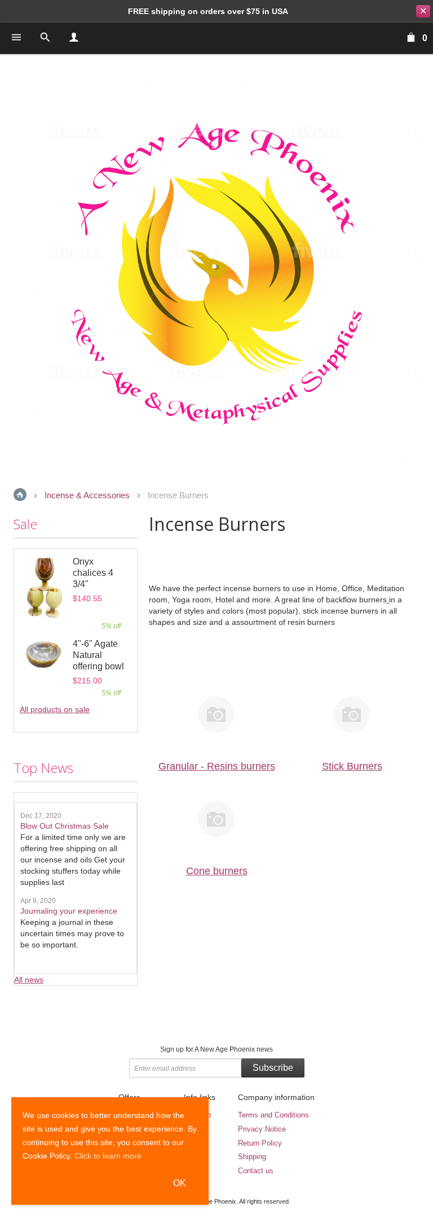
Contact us (255, 1170)
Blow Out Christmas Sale (64, 825)
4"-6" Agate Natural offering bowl (98, 655)
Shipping (252, 1156)
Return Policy (260, 1143)
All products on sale (55, 709)
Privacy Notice (262, 1129)
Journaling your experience (68, 910)
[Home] (216, 273)
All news (28, 979)
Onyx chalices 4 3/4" (93, 573)
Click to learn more (108, 1155)
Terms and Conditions (273, 1115)
